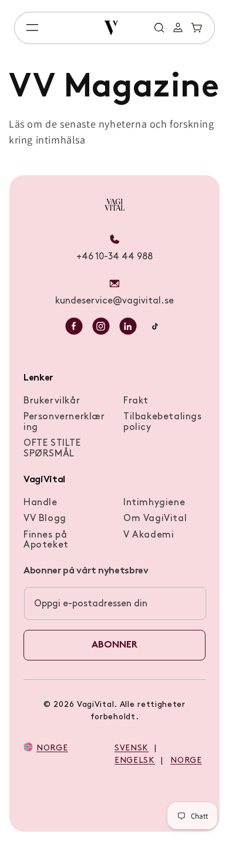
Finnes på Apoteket (46, 540)
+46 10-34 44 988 (114, 257)
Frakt (136, 401)
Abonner (114, 645)
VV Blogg (44, 518)
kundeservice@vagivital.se (114, 301)
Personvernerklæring (64, 422)
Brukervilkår (51, 401)
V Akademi (148, 535)
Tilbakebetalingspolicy (162, 422)
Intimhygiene (154, 503)
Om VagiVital (155, 518)
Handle (40, 503)
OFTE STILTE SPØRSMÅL (52, 449)
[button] (32, 28)
